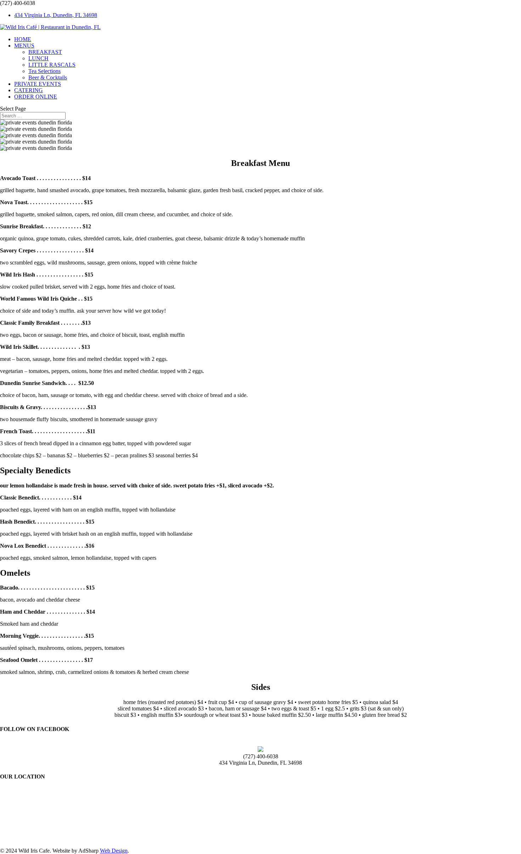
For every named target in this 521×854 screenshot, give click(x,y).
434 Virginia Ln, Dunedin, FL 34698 (55, 15)
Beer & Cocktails (47, 77)
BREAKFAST (45, 52)
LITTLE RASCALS (51, 65)
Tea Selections (44, 71)
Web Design (114, 851)
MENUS (24, 46)
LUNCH (38, 58)
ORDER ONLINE (35, 97)
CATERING (28, 90)
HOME (22, 39)
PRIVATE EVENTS (37, 84)
